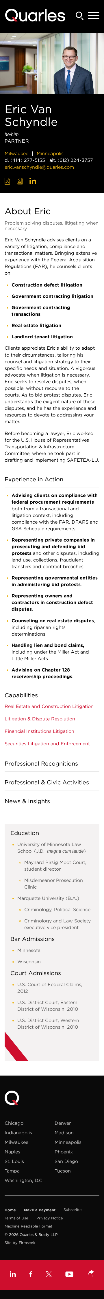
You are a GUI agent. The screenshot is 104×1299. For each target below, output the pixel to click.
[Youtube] (69, 1275)
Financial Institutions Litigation (39, 731)
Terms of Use (16, 1218)
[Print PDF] (7, 181)
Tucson (63, 1171)
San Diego (66, 1161)
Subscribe (73, 1209)
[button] (90, 1274)
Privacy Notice (49, 1218)
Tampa (12, 1171)
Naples (12, 1152)
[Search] (80, 16)
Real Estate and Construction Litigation (49, 706)
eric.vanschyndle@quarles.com (39, 167)
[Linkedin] (13, 1275)
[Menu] (94, 16)
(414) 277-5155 (27, 160)
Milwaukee (16, 153)
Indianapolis (18, 1132)
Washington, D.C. (24, 1180)
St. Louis (14, 1161)
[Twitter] (48, 1275)
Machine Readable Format (28, 1226)
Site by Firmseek (20, 1242)
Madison (64, 1132)
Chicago (14, 1123)
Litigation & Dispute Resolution (40, 719)
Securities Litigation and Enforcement (47, 743)
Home (10, 1209)
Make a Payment (39, 1209)
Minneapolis (50, 153)
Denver (63, 1123)
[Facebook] (31, 1275)
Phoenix (64, 1152)
